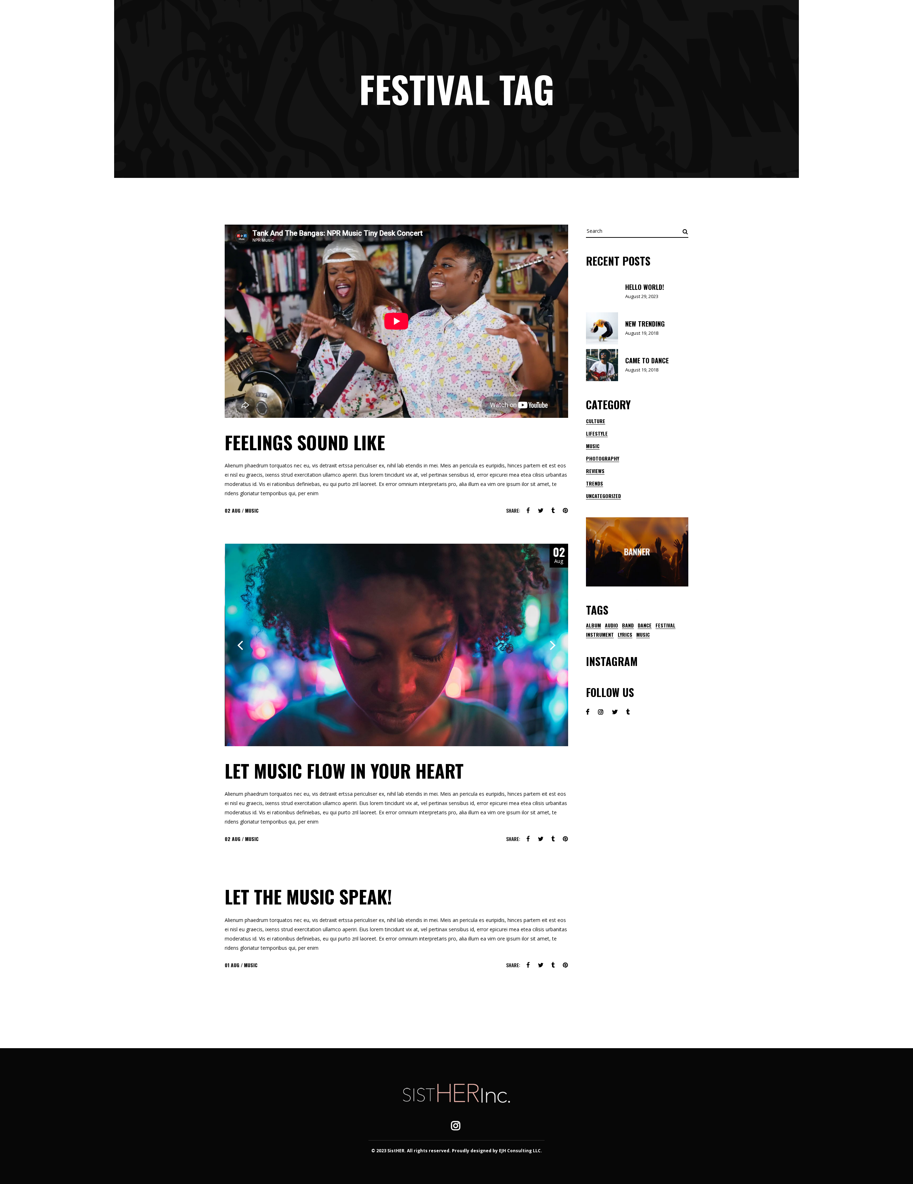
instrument (600, 634)
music (643, 634)
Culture (595, 421)
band (628, 625)
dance (645, 625)
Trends (594, 483)
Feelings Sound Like (305, 442)
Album (593, 625)
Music (252, 510)
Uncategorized (603, 495)
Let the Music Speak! (308, 896)
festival (665, 625)
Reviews (595, 471)
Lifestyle (597, 433)
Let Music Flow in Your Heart (344, 770)
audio (611, 625)
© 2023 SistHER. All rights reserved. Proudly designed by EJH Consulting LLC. (456, 1151)
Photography (602, 458)
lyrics (625, 634)
